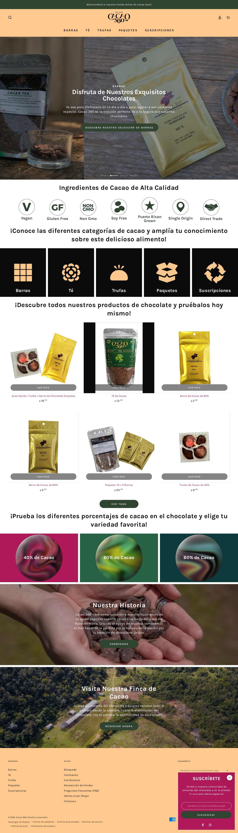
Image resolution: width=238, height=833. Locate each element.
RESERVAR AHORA (119, 726)
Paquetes (14, 785)
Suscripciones (17, 790)
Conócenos (71, 774)
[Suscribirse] (228, 770)
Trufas (12, 780)
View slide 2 (114, 173)
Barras (12, 769)
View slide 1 (104, 173)
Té (9, 774)
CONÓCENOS (119, 644)
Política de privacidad (68, 822)
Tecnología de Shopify (19, 822)
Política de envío (19, 826)
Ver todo (119, 504)
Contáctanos (72, 780)
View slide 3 (124, 173)
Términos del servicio (92, 822)
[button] (10, 17)
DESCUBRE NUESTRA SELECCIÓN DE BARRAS (119, 127)
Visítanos (70, 801)
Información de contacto (43, 826)
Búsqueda (70, 769)
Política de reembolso (43, 822)
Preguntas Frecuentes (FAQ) (81, 790)
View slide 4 (134, 173)
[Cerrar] (229, 777)
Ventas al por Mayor (76, 795)
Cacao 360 (21, 817)
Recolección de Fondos (78, 785)
